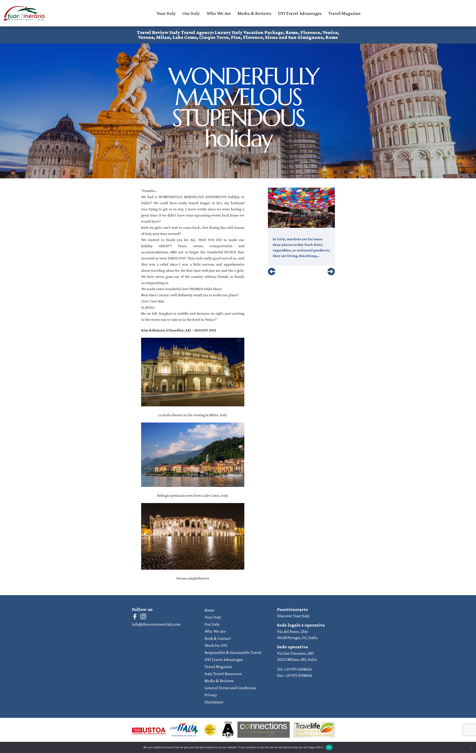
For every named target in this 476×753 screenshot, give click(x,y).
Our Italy (191, 13)
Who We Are (219, 13)
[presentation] (271, 271)
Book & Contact (218, 638)
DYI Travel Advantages (300, 13)
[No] (471, 747)
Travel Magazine (344, 13)
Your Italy (166, 13)
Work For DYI (216, 645)
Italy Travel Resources (223, 673)
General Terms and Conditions (230, 687)
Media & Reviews (254, 13)
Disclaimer (214, 702)
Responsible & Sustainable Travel (233, 652)
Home (209, 610)
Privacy (211, 695)
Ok (329, 747)
